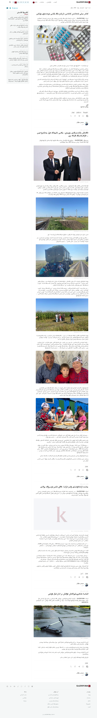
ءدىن (82, 577)
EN (21, 2)
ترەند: (89, 8)
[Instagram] (87, 116)
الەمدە (89, 711)
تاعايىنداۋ (82, 8)
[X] (71, 116)
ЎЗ (13, 2)
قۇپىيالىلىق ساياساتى (53, 702)
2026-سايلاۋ (73, 8)
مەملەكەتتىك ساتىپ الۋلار (52, 711)
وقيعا (78, 8)
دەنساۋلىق (78, 112)
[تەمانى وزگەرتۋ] (33, 2)
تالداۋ (36, 2)
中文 (18, 2)
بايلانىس (24, 702)
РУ (23, 2)
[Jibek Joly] (15, 8)
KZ (28, 2)
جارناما (25, 705)
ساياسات (88, 702)
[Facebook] (75, 116)
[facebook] (25, 690)
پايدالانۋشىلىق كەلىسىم (53, 698)
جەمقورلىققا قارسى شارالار (53, 708)
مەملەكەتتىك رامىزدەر (53, 705)
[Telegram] (79, 116)
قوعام (73, 112)
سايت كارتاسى (23, 698)
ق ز (15, 2)
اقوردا (86, 8)
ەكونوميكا (85, 112)
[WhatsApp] (83, 116)
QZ (25, 2)
